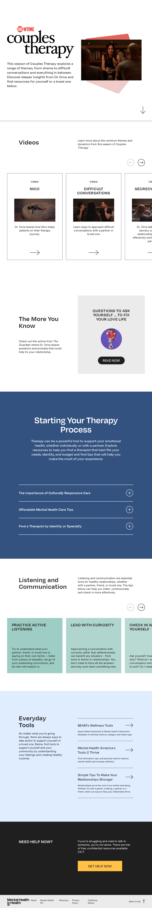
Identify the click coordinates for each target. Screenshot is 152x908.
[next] (141, 607)
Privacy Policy (75, 901)
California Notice (92, 901)
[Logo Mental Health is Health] (18, 901)
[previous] (130, 607)
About (34, 900)
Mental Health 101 (47, 901)
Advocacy (64, 900)
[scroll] (143, 110)
